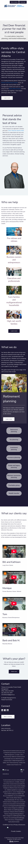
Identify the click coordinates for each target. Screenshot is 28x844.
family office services (15, 88)
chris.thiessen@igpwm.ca (7, 694)
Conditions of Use (8, 825)
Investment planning (14, 448)
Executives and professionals (14, 279)
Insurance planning (14, 457)
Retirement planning (14, 431)
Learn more (7, 98)
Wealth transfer (14, 493)
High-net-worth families (14, 322)
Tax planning (14, 440)
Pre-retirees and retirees (14, 239)
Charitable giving (14, 485)
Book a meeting (14, 2)
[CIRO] (9, 771)
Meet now (14, 671)
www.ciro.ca (6, 774)
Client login (22, 2)
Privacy (16, 825)
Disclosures (22, 825)
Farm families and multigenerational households (14, 301)
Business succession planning (14, 476)
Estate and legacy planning (14, 466)
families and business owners (9, 83)
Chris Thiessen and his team (16, 130)
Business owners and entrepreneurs (14, 260)
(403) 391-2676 (8, 693)
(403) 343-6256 (9, 691)
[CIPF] (23, 771)
